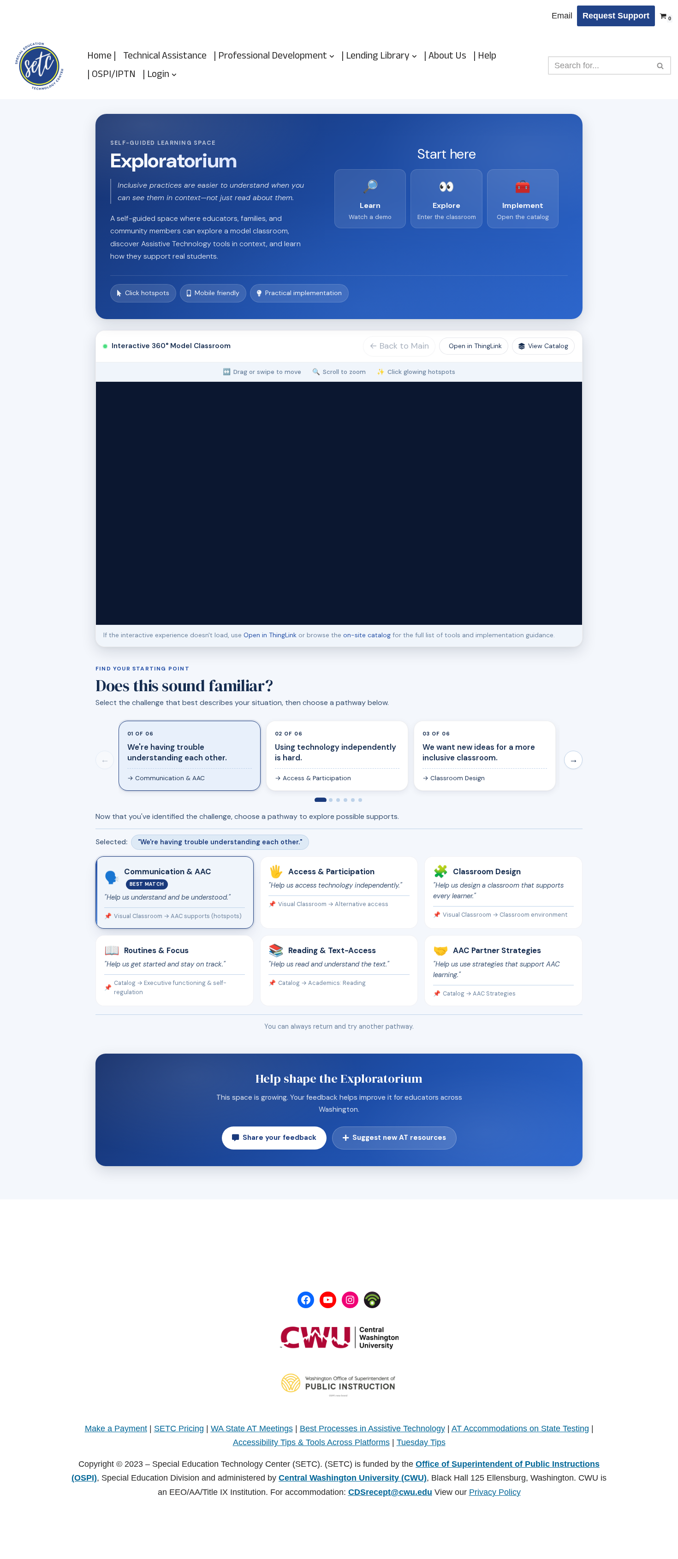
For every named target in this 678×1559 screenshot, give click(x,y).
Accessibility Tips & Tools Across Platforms (311, 1442)
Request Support (616, 15)
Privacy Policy (495, 1492)
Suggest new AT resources (399, 1137)
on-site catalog (367, 635)
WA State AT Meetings (252, 1428)
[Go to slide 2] (331, 800)
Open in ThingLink (475, 346)
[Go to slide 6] (360, 800)
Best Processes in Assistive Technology (372, 1428)
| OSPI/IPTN (111, 74)
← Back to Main (399, 345)
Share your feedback (279, 1137)
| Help (484, 56)
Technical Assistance (165, 56)
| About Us (445, 56)
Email (562, 15)
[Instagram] (350, 1300)
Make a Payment (116, 1428)
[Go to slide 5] (353, 800)
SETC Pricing (179, 1428)
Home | (101, 56)
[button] (331, 56)
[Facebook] (305, 1300)
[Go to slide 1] (321, 799)
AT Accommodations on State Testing (520, 1428)
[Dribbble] (372, 1300)
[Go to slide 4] (345, 800)
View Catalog (548, 346)
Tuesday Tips (421, 1442)
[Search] (660, 65)
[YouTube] (328, 1300)
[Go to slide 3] (338, 800)
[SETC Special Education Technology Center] (39, 65)
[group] (339, 757)
